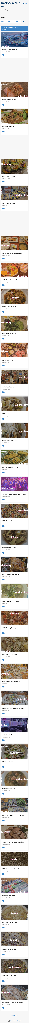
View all (4, 29)
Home (2, 21)
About (9, 21)
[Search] (23, 3)
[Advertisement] (14, 70)
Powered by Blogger (15, 1021)
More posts (15, 1015)
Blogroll (17, 21)
